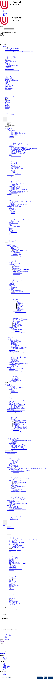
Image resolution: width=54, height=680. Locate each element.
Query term (5, 609)
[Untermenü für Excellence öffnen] (10, 393)
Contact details (2, 653)
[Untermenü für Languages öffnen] (12, 231)
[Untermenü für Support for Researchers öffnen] (15, 412)
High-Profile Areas (8, 115)
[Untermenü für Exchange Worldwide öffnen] (20, 311)
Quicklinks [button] (4, 533)
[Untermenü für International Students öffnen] (16, 327)
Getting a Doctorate (8, 93)
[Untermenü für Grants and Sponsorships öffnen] (15, 467)
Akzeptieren (50, 677)
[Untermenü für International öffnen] (13, 137)
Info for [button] (4, 525)
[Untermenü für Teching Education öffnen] (17, 255)
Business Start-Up (8, 95)
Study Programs (7, 84)
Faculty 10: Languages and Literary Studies (12, 56)
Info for (4, 663)
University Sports (7, 101)
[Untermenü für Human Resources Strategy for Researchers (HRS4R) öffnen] (27, 191)
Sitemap (4, 631)
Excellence (6, 111)
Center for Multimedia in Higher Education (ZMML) (13, 74)
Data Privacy (5, 658)
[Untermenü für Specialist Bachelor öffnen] (17, 251)
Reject (45, 677)
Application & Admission (9, 76)
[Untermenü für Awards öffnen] (11, 155)
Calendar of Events (8, 109)
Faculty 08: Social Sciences (9, 54)
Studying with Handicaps (9, 88)
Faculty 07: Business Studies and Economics (12, 53)
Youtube (4, 673)
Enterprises (4, 41)
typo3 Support (7, 639)
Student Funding (7, 63)
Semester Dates (7, 81)
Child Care (6, 98)
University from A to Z (6, 636)
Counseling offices (8, 64)
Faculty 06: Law (11, 541)
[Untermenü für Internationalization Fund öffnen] (19, 429)
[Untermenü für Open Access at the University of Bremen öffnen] (23, 387)
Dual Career (7, 94)
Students (8, 527)
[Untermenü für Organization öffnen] (11, 194)
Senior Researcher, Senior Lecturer (10, 114)
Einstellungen (39, 677)
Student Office (7, 68)
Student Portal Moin (8, 82)
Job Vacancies (7, 97)
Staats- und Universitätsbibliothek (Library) (12, 70)
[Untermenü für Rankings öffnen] (12, 389)
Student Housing (7, 106)
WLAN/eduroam (12, 598)
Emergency (4, 659)
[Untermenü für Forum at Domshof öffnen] (13, 175)
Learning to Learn (8, 86)
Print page (2, 641)
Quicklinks (4, 46)
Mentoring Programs (8, 92)
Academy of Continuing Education (10, 61)
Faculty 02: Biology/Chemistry (10, 49)
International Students (8, 78)
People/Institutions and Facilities (7, 31)
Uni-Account (7, 108)
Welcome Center (7, 72)
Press (3, 42)
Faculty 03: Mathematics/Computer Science (12, 50)
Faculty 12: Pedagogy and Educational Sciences (13, 58)
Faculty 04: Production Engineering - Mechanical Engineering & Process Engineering (19, 51)
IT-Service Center (8, 67)
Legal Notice (5, 657)
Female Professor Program (9, 113)
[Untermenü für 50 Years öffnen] (14, 170)
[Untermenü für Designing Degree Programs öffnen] (18, 351)
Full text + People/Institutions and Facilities (9, 32)
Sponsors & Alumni (6, 40)
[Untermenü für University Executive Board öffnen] (18, 195)
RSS (1, 640)
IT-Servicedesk (7, 102)
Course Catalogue (8, 89)
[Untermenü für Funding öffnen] (14, 488)
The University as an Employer (10, 96)
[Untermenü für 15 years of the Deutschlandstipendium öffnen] (24, 471)
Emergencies (7, 105)
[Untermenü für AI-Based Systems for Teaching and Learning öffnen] (26, 347)
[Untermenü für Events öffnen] (15, 172)
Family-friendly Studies (8, 77)
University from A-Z (8, 60)
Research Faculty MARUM (9, 112)
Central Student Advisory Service (10, 73)
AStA (6, 62)
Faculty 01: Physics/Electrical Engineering (12, 48)
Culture (6, 103)
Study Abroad (7, 87)
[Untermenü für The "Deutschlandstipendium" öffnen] (19, 469)
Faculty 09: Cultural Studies (9, 55)
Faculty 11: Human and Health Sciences (11, 57)
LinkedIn (4, 675)
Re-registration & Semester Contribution (11, 80)
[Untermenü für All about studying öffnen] (13, 367)
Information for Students (7, 632)
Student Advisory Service (9, 85)
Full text (3, 30)
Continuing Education (6, 39)
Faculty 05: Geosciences (13, 540)
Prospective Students (6, 38)
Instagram (4, 674)
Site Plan (6, 104)
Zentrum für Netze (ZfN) (7, 635)
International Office (8, 66)
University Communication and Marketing (12, 65)
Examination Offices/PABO (9, 79)
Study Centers (11, 559)
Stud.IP (6, 83)
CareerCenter (11, 580)
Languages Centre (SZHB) (9, 69)
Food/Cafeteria (7, 100)
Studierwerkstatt (11, 560)
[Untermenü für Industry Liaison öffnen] (12, 505)
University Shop (7, 107)
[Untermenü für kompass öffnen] (16, 330)
